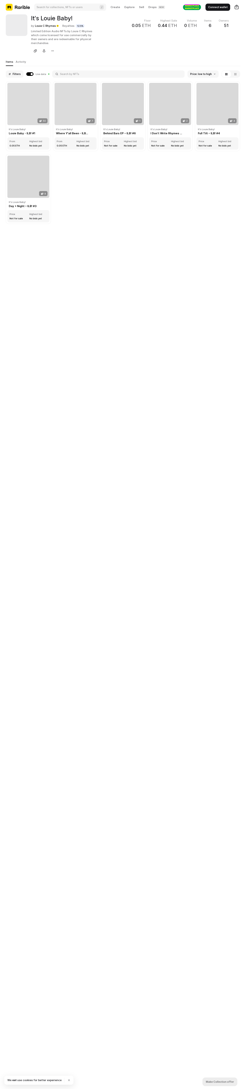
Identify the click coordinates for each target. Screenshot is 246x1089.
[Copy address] (35, 51)
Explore (129, 7)
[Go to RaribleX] (192, 7)
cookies (28, 1080)
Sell (141, 7)
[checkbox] (37, 74)
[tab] (9, 62)
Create (115, 7)
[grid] (123, 153)
